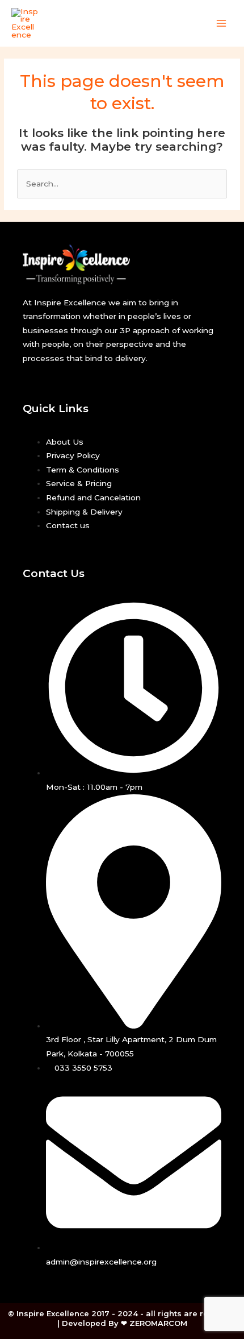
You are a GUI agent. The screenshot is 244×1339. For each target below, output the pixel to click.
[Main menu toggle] (222, 23)
